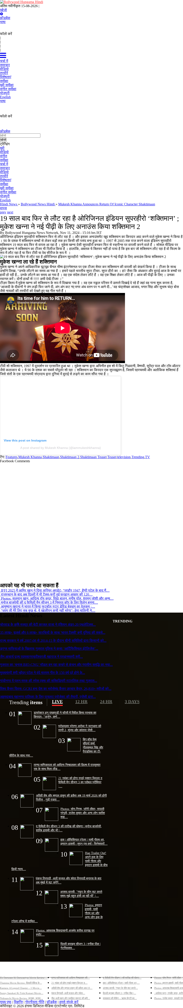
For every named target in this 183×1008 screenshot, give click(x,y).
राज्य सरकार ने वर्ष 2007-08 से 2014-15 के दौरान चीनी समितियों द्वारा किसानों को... (53, 640)
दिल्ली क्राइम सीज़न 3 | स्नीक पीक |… (119, 993)
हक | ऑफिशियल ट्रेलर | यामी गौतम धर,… (121, 982)
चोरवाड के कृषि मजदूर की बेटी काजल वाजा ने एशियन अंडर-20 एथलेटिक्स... (48, 624)
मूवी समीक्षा (7, 188)
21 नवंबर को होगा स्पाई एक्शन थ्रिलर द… (69, 982)
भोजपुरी (5, 196)
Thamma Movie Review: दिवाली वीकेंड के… (21, 982)
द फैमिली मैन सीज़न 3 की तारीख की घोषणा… (122, 977)
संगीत (3, 156)
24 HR (106, 701)
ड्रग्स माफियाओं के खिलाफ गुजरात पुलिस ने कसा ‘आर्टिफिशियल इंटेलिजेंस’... (49, 648)
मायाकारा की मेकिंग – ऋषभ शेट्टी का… (120, 998)
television (124, 457)
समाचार (5, 168)
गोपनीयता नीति (34, 1002)
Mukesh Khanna (30, 457)
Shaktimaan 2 (69, 457)
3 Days (132, 701)
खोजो (3, 10)
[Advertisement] (89, 521)
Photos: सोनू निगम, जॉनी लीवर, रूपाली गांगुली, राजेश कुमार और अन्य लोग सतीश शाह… (82, 813)
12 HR (81, 701)
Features (11, 457)
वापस (3, 208)
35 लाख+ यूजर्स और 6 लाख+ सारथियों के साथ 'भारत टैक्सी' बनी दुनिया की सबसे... (52, 632)
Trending (137, 457)
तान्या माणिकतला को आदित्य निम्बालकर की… (70, 977)
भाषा (3, 22)
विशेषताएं (5, 180)
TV (147, 457)
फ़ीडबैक (5, 18)
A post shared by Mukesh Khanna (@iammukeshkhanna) (60, 448)
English (5, 200)
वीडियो (4, 152)
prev (3, 212)
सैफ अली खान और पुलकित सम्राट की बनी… (70, 998)
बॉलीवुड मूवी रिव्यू (11, 970)
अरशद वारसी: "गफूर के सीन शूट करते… (120, 988)
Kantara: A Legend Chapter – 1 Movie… (21, 988)
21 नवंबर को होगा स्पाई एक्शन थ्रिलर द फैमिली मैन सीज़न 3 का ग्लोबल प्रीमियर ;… (80, 782)
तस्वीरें (4, 176)
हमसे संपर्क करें (68, 1002)
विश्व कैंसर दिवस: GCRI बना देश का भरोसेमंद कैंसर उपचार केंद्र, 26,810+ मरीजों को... (55, 689)
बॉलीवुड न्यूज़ (59, 970)
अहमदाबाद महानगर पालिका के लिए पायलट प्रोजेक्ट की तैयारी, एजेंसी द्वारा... (48, 697)
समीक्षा (4, 160)
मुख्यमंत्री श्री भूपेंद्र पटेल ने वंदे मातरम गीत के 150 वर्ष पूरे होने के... (42, 673)
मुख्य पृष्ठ (5, 1002)
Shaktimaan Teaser (93, 457)
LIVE (57, 701)
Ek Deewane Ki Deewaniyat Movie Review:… (24, 977)
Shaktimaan (51, 457)
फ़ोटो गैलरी (161, 970)
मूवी (2, 148)
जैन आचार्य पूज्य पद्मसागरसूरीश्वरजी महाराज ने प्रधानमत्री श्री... (41, 656)
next (10, 212)
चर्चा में (4, 164)
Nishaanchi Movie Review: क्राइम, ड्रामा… (21, 998)
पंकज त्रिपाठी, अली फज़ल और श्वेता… (68, 993)
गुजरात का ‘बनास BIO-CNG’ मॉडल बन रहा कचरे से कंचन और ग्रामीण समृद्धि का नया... (56, 665)
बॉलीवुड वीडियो (113, 970)
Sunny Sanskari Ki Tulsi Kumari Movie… (21, 993)
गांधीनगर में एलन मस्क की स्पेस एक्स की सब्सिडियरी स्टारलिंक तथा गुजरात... (48, 681)
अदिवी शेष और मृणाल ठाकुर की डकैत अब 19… (71, 988)
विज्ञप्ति (18, 1002)
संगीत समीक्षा (8, 192)
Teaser (111, 457)
